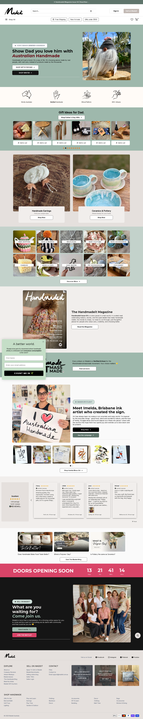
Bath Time (97, 703)
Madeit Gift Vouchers (10, 684)
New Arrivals (75, 19)
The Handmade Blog (10, 679)
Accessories (75, 698)
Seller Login (30, 679)
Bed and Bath (8, 701)
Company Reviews (10, 672)
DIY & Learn (75, 701)
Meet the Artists (9, 681)
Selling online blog (32, 674)
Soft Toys (7, 703)
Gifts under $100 (91, 19)
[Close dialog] (43, 341)
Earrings (29, 701)
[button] (91, 11)
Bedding (74, 703)
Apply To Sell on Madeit (34, 670)
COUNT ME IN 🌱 (24, 373)
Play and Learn (31, 698)
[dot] (63, 148)
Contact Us (52, 672)
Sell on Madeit (131, 11)
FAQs (50, 670)
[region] (85, 500)
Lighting (6, 705)
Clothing (51, 698)
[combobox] (63, 11)
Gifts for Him (8, 698)
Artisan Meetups (9, 674)
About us (7, 670)
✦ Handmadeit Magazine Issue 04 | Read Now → (71, 2)
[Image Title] (41, 183)
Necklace (52, 701)
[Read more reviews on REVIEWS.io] (15, 507)
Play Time (29, 703)
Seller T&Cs (30, 677)
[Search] (98, 11)
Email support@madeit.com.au (58, 674)
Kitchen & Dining (122, 703)
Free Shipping (60, 19)
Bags (118, 698)
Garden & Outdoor (32, 705)
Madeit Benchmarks (32, 672)
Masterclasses (8, 677)
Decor (96, 698)
